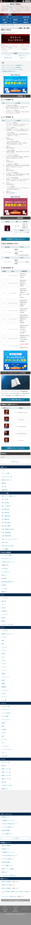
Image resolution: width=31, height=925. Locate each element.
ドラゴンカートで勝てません (9, 875)
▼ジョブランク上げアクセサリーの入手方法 (12, 69)
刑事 (3, 643)
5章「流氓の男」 (6, 512)
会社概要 (5, 911)
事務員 (3, 673)
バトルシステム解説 (7, 555)
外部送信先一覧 (15, 911)
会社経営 (4, 729)
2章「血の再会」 (6, 502)
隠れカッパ (15, 22)
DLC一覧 (4, 486)
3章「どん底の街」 (6, 506)
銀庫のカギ (4, 872)
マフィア (4, 670)
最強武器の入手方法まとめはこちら (16, 239)
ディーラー (4, 696)
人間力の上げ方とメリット (8, 561)
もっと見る (15, 838)
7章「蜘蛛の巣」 (6, 519)
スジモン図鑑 (5, 716)
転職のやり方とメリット (8, 633)
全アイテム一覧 (5, 762)
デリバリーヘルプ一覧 (7, 624)
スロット (4, 752)
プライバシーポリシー (25, 909)
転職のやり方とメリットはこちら (16, 448)
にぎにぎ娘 (4, 568)
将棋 (3, 726)
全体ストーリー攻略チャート (9, 496)
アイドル (4, 663)
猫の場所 (4, 578)
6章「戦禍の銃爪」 (6, 516)
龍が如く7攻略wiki (6, 845)
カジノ (3, 742)
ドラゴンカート (5, 709)
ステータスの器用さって (8, 827)
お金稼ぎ (5, 22)
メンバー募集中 (13, 1)
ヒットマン (4, 667)
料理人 (3, 680)
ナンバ (3, 604)
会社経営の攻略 (25, 17)
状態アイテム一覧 (6, 772)
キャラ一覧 (4, 597)
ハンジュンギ (5, 614)
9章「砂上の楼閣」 (6, 526)
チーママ (4, 650)
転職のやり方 (22, 57)
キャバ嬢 (4, 700)
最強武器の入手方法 (8, 57)
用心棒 (3, 653)
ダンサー (4, 660)
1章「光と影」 (5, 499)
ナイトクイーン (5, 690)
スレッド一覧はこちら (15, 900)
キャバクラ (4, 739)
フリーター (4, 637)
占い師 (3, 693)
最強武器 (15, 19)
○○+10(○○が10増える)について (9, 823)
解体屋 (3, 683)
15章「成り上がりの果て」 (8, 545)
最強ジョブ (5, 19)
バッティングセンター (7, 749)
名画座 (3, 723)
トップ (3, 470)
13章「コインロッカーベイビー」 (10, 539)
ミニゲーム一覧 (5, 706)
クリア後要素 (5, 549)
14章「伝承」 (5, 542)
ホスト (3, 657)
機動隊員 (4, 687)
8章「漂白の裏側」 (6, 522)
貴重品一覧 (4, 788)
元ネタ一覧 (4, 756)
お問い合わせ (5, 909)
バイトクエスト (5, 746)
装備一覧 (26, 19)
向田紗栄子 (4, 611)
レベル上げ (4, 588)
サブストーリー (15, 17)
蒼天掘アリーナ (5, 817)
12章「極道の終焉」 (7, 535)
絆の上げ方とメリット (7, 558)
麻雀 (3, 736)
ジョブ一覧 (8, 55)
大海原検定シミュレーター (8, 820)
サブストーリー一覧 (7, 476)
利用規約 (15, 909)
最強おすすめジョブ (23, 55)
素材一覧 (4, 782)
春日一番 (4, 601)
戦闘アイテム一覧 (6, 775)
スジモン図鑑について (7, 833)
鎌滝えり (4, 621)
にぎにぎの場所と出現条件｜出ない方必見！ (13, 891)
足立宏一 (6, 428)
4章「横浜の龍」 (6, 509)
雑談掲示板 (25, 22)
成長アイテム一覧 (6, 778)
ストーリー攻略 (5, 17)
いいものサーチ (5, 571)
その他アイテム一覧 (7, 785)
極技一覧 (4, 591)
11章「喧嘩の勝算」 (7, 532)
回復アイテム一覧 (6, 768)
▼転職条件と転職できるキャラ (9, 71)
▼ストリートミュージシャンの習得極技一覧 (12, 65)
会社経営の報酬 (5, 830)
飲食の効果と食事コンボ (8, 581)
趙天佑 (6, 442)
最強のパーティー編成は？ (8, 868)
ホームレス (4, 647)
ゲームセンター (5, 719)
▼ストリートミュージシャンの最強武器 (11, 67)
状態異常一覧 (5, 565)
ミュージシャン (5, 677)
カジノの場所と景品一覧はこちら (16, 399)
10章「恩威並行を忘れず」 (8, 529)
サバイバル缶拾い (6, 713)
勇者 (3, 640)
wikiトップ (6, 1)
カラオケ (4, 732)
